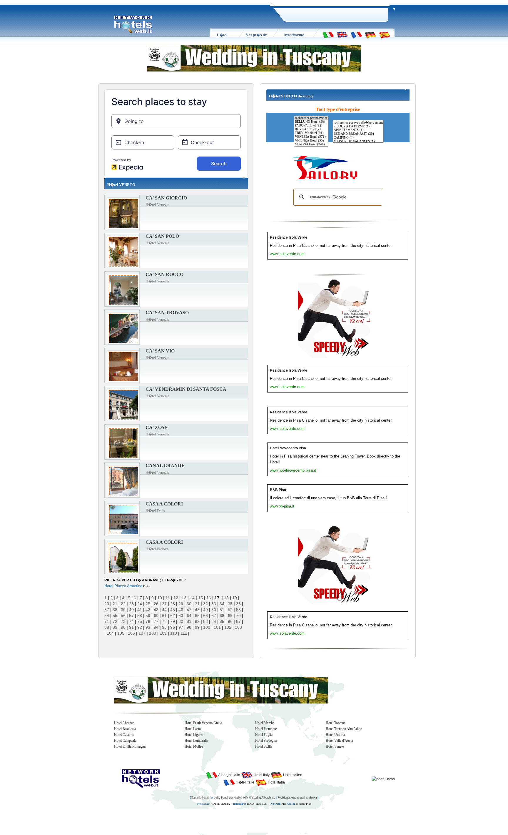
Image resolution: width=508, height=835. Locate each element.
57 (131, 615)
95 (164, 627)
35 (230, 603)
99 (197, 627)
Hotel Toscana (335, 723)
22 (123, 603)
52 (230, 609)
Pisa (283, 803)
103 (238, 627)
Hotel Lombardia (196, 740)
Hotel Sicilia (263, 746)
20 (106, 603)
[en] (342, 35)
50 (213, 609)
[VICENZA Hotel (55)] (311, 141)
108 (152, 633)
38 (115, 609)
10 (159, 598)
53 (238, 609)
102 (227, 627)
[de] (370, 35)
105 (120, 633)
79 (172, 621)
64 (189, 615)
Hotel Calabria (124, 735)
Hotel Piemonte (266, 729)
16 (208, 598)
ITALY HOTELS (257, 803)
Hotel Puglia (264, 735)
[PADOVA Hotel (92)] (311, 126)
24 (139, 603)
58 (139, 615)
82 (197, 621)
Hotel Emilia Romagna (130, 746)
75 (139, 621)
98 (189, 627)
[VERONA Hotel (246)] (311, 145)
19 (234, 598)
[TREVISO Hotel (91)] (311, 133)
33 (213, 603)
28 (172, 603)
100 (206, 627)
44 (164, 609)
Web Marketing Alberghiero (259, 797)
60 (156, 615)
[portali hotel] (383, 779)
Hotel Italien (292, 775)
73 (123, 621)
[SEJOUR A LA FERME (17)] (358, 127)
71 (106, 621)
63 (180, 615)
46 (180, 609)
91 (131, 627)
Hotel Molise (194, 746)
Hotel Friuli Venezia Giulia (203, 723)
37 (106, 609)
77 (156, 621)
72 (115, 621)
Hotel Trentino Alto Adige (344, 729)
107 (142, 633)
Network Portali (200, 797)
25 (148, 603)
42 (148, 609)
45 (172, 609)
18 (226, 598)
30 (189, 603)
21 (115, 603)
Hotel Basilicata (125, 729)
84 (213, 621)
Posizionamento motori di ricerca (297, 797)
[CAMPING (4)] (358, 138)
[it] (328, 35)
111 (184, 633)
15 (200, 598)
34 (222, 603)
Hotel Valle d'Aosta (339, 740)
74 (131, 621)
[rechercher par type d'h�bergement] (358, 122)
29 (180, 603)
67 (213, 615)
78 (164, 621)
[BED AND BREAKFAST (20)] (358, 134)
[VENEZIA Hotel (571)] (311, 137)
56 (123, 615)
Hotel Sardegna (266, 740)
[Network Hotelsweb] (133, 25)
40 (131, 609)
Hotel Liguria (194, 735)
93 (148, 627)
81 (189, 621)
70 (238, 615)
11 (168, 598)
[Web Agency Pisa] (244, 821)
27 (164, 603)
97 (180, 627)
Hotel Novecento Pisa (288, 448)
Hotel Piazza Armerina (123, 586)
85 (222, 621)
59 (148, 615)
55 (115, 615)
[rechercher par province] (311, 118)
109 (163, 633)
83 (205, 621)
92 (139, 627)
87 (238, 621)
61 (164, 615)
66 (205, 615)
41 (139, 609)
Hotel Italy (261, 775)
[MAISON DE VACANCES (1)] (358, 142)
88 (106, 627)
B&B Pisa (278, 490)
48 (197, 609)
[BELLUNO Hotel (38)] (311, 122)
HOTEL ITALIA (220, 803)
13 (184, 598)
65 (197, 615)
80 (180, 621)
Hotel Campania (125, 740)
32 (205, 603)
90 (123, 627)
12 (175, 598)
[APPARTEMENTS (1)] (358, 130)
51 (222, 609)
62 (172, 615)
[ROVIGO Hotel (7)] (311, 129)
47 (189, 609)
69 (230, 615)
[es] (384, 35)
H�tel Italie (244, 782)
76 (148, 621)
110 (173, 633)
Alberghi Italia (229, 775)
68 (222, 615)
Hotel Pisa (305, 803)
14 (192, 598)
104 (110, 633)
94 (156, 627)
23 (131, 603)
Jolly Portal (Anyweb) (227, 797)
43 (156, 609)
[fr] (356, 35)
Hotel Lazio (193, 729)
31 (197, 603)
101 (217, 627)
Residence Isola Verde (288, 237)
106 (131, 633)
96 (172, 627)
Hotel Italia (276, 782)
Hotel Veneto (335, 746)
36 (238, 603)
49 (205, 609)
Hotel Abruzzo (124, 723)
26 (156, 603)
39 (123, 609)
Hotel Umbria (335, 735)
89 (115, 627)
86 (230, 621)
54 (106, 615)
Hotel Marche (264, 723)
